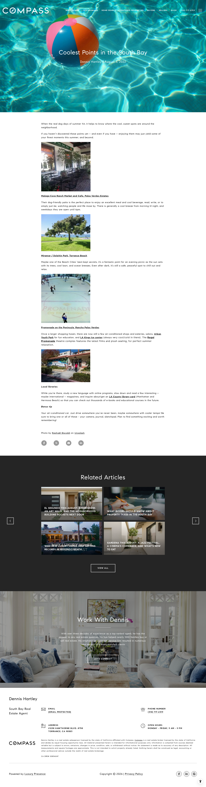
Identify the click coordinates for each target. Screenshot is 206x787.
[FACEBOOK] (179, 774)
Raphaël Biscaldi (61, 433)
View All (103, 568)
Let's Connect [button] (103, 659)
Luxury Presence (35, 773)
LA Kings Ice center (91, 337)
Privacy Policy (134, 773)
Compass (139, 740)
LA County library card (122, 396)
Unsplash (80, 433)
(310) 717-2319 (155, 712)
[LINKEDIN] (186, 774)
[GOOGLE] (194, 774)
